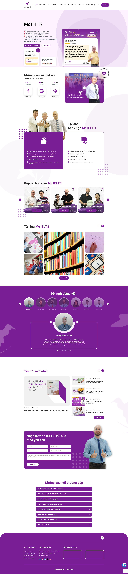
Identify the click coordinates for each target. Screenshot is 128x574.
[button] (20, 199)
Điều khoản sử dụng (28, 555)
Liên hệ (93, 4)
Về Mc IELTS (42, 4)
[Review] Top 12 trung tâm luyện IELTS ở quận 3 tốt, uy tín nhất (94, 402)
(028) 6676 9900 (45, 553)
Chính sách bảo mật (28, 558)
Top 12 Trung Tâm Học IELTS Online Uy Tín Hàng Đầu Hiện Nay (94, 392)
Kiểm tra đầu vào (72, 4)
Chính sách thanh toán (29, 553)
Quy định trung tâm (28, 551)
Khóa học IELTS (52, 4)
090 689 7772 (53, 553)
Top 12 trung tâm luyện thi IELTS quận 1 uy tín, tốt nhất (43, 410)
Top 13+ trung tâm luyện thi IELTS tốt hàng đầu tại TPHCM (95, 382)
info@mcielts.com (45, 555)
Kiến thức (81, 4)
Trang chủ (35, 4)
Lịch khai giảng (62, 4)
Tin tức (87, 4)
